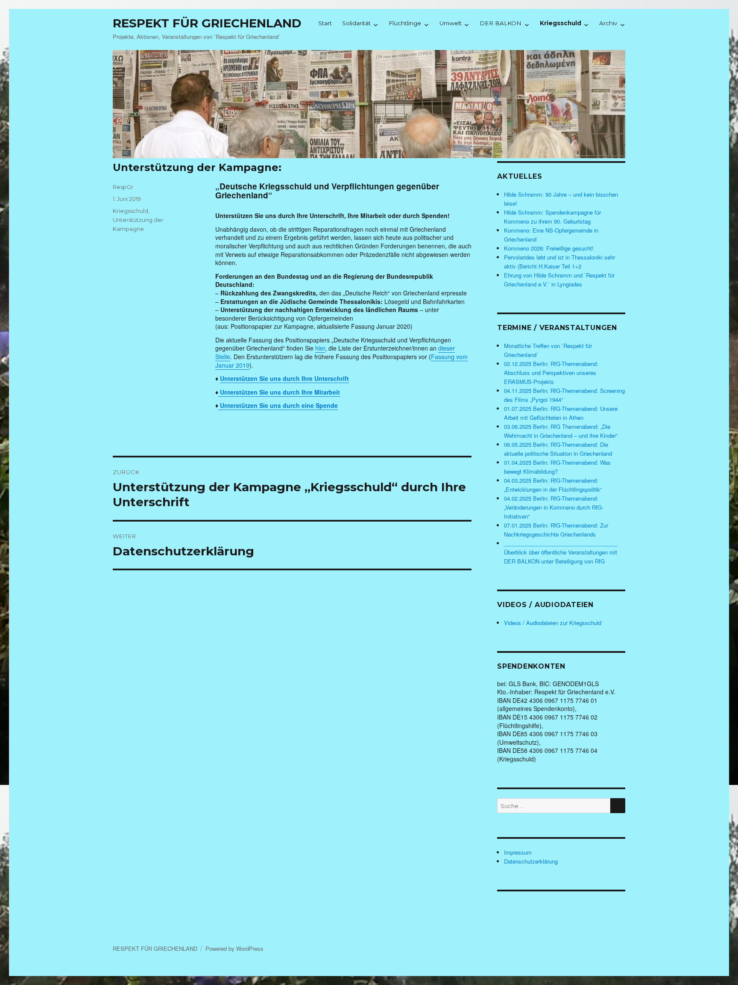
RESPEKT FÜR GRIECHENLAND (207, 23)
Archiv (608, 23)
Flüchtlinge (405, 23)
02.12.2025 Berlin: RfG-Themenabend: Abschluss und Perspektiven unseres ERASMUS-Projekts (551, 373)
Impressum (518, 852)
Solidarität (356, 23)
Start (325, 23)
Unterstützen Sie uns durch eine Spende (278, 405)
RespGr (123, 186)
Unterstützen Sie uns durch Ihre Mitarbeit (279, 392)
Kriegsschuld (560, 23)
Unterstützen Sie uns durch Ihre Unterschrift (284, 378)
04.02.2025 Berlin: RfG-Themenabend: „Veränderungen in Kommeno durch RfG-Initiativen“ (553, 507)
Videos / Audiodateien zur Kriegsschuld (552, 623)
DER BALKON (500, 23)
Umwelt (450, 23)
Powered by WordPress (234, 948)
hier (320, 348)
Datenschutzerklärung (531, 861)
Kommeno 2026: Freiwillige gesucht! (549, 248)
